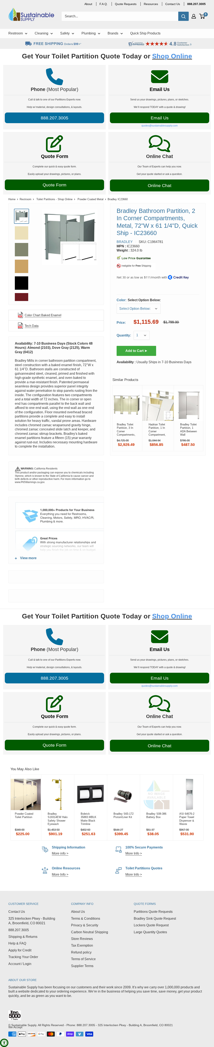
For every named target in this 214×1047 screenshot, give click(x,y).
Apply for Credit (19, 950)
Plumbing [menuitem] (89, 33)
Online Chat (159, 185)
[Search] (183, 16)
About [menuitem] (88, 4)
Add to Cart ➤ (136, 351)
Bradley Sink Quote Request (155, 918)
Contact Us (16, 911)
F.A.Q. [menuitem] (103, 4)
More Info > (133, 853)
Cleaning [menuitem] (41, 33)
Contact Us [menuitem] (172, 4)
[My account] (194, 16)
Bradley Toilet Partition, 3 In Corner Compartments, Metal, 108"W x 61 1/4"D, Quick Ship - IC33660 (126, 429)
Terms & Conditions (85, 918)
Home (11, 199)
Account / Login (19, 964)
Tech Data (31, 326)
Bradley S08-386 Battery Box (156, 815)
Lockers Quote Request (151, 925)
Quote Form (54, 156)
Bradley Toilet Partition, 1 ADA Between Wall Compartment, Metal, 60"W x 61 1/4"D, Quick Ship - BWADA (188, 429)
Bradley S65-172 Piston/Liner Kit (123, 815)
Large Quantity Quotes (150, 932)
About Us (78, 911)
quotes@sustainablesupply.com (159, 125)
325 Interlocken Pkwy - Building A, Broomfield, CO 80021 (31, 921)
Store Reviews (82, 939)
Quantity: (124, 335)
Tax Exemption (82, 945)
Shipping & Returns (22, 936)
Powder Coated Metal (90, 199)
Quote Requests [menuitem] (125, 4)
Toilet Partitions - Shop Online (54, 199)
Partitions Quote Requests (153, 911)
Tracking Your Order (23, 957)
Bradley (125, 242)
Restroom (25, 199)
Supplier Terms (82, 966)
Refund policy (81, 952)
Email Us (160, 89)
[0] (202, 16)
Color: (139, 300)
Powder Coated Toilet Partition (24, 815)
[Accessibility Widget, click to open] (4, 1043)
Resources (151, 4)
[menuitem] (196, 4)
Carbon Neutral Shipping (89, 932)
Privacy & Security (84, 925)
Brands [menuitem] (113, 33)
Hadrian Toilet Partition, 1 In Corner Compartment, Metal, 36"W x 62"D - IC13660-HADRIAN (157, 429)
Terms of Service (83, 959)
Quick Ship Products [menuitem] (145, 33)
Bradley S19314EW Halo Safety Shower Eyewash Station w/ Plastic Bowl (58, 819)
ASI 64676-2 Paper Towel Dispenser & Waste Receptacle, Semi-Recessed (189, 819)
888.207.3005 (18, 930)
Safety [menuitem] (65, 33)
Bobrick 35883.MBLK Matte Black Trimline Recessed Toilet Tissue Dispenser (90, 819)
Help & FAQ (17, 943)
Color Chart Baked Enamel (43, 315)
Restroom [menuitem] (15, 33)
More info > (60, 853)
